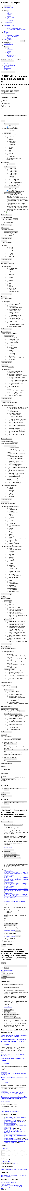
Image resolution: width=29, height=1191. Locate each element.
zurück (2, 972)
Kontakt (9, 38)
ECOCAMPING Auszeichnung (14, 28)
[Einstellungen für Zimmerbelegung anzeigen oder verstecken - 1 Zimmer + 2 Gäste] (1, 108)
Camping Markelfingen (9, 1142)
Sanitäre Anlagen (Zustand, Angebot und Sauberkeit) (16, 749)
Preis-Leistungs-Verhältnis (10, 759)
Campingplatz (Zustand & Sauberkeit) (12, 754)
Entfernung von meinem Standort (11, 854)
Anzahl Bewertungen (9, 849)
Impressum (3, 1175)
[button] (9, 939)
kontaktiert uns (4, 1148)
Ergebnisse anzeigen (6, 796)
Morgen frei (5, 102)
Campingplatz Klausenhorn (10, 1138)
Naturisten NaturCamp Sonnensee (14, 901)
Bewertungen (7, 851)
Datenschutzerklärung (11, 1175)
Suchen (22, 40)
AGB (18, 1175)
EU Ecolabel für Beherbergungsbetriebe (16, 29)
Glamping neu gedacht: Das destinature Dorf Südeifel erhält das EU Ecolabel (13, 1040)
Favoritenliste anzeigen (9, 930)
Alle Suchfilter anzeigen (6, 214)
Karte (7, 91)
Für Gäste (6, 32)
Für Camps (6, 33)
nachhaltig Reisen (5, 1101)
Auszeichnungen (8, 26)
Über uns (15, 1163)
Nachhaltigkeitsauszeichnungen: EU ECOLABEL (15, 788)
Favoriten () (7, 970)
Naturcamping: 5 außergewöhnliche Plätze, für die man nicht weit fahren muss (14, 1097)
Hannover (6, 790)
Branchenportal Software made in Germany (11, 1186)
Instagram (8, 1182)
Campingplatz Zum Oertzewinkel (12, 1134)
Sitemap (9, 1176)
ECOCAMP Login (8, 7)
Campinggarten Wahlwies (10, 1120)
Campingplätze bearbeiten (7, 1169)
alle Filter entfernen (5, 792)
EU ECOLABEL (5, 1044)
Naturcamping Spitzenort (10, 1124)
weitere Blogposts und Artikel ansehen (10, 1111)
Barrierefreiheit (7, 6)
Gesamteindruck (16, 739)
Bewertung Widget (18, 1169)
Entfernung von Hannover (10, 856)
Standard (6, 824)
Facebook (3, 1182)
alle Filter (3, 766)
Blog (5, 31)
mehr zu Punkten (8, 847)
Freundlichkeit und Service (10, 743)
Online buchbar (9, 159)
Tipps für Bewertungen (12, 36)
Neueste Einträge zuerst (9, 853)
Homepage (13, 1182)
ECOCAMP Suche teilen (6, 944)
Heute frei (4, 100)
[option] (9, 11)
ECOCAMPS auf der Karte (10, 1161)
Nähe (11, 91)
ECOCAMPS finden (9, 25)
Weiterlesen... (4, 1053)
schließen (18, 930)
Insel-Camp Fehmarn (9, 1128)
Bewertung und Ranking (13, 35)
